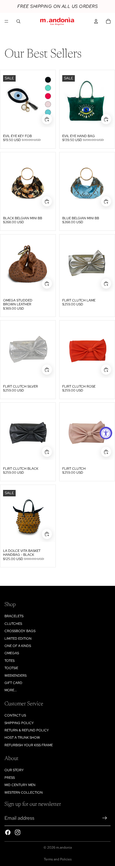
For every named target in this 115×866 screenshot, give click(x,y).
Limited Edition (18, 638)
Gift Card (13, 683)
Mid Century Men (19, 785)
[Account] (96, 21)
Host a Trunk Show (22, 737)
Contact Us (15, 715)
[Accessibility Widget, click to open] (106, 433)
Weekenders (15, 675)
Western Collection (23, 792)
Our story (14, 770)
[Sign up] (105, 818)
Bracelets (13, 616)
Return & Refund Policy (26, 730)
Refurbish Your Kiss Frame (28, 745)
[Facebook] (7, 832)
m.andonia (64, 847)
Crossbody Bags (19, 631)
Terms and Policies (57, 859)
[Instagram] (17, 832)
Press (9, 777)
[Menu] (6, 21)
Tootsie (11, 668)
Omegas (11, 653)
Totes (9, 660)
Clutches (13, 623)
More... (10, 690)
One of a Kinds (17, 646)
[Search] (18, 21)
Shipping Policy (19, 723)
